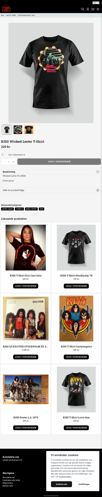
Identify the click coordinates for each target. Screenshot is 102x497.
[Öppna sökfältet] (82, 9)
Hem (2, 15)
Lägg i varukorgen (25, 427)
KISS (41, 209)
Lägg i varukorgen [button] (25, 286)
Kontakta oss (9, 477)
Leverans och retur (11, 480)
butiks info (8, 485)
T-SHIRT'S (19, 209)
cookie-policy (65, 476)
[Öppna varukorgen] (92, 9)
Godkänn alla (61, 484)
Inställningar (84, 484)
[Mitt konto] (87, 9)
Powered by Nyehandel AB (51, 495)
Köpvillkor (8, 483)
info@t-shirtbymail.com (12, 460)
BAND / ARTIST (31, 209)
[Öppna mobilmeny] (97, 9)
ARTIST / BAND (11, 15)
